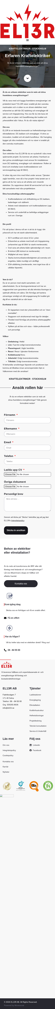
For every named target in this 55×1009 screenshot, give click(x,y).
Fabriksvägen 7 (9, 695)
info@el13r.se (8, 708)
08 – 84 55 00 (16, 701)
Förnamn (10, 415)
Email (8, 442)
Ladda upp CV (13, 470)
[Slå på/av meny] (27, 40)
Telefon (9, 456)
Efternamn (11, 428)
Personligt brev (13, 494)
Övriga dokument (15, 482)
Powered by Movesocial (14, 1005)
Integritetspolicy (17, 520)
